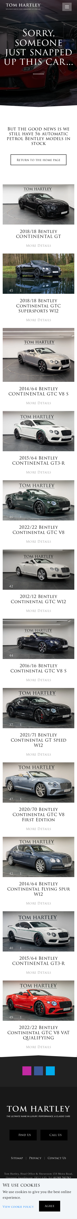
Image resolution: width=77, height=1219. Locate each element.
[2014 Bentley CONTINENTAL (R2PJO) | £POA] (38, 355)
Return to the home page (39, 160)
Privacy (35, 1158)
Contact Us (57, 1158)
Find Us (24, 1135)
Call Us (55, 1135)
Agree (50, 1206)
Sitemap (17, 1158)
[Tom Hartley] (38, 1112)
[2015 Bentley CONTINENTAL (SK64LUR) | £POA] (38, 431)
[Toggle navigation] (67, 7)
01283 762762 (62, 1177)
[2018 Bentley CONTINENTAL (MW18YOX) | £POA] (38, 205)
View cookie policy (18, 1207)
